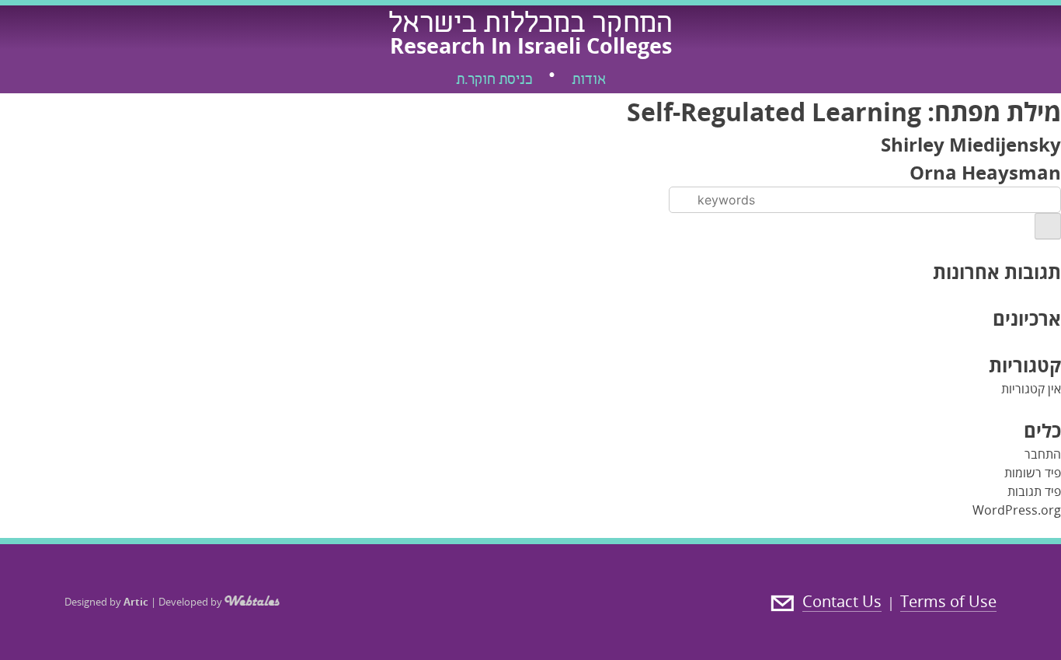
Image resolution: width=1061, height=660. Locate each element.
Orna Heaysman (985, 172)
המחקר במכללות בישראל (530, 26)
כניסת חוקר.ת (494, 81)
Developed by (191, 602)
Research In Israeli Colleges (531, 45)
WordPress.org (1016, 510)
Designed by (106, 602)
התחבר (1042, 454)
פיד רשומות (1032, 472)
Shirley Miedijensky (971, 144)
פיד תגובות (1034, 491)
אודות (589, 81)
